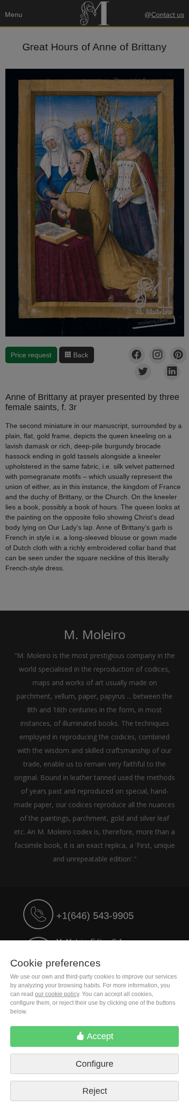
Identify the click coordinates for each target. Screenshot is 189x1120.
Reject (94, 1091)
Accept (99, 1036)
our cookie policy (57, 994)
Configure (94, 1064)
